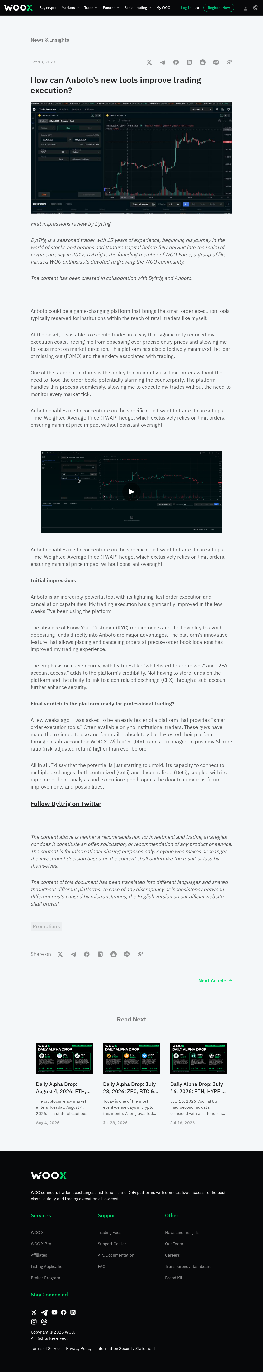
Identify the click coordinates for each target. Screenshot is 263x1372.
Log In (186, 7)
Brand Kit (173, 1277)
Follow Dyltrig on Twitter (66, 804)
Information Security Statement (125, 1348)
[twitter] (149, 62)
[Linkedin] (73, 1312)
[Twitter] (34, 1312)
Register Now (219, 7)
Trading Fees (109, 1232)
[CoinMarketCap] (44, 1322)
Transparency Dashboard (188, 1266)
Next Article (212, 980)
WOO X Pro (41, 1243)
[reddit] (203, 62)
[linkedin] (189, 62)
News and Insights (182, 1232)
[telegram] (162, 62)
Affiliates (39, 1255)
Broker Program (45, 1277)
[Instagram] (34, 1322)
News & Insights (50, 39)
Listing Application (48, 1266)
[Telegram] (44, 1312)
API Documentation (116, 1255)
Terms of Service (46, 1348)
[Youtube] (54, 1312)
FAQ (101, 1266)
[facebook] (176, 62)
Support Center (112, 1243)
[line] (216, 62)
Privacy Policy (79, 1348)
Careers (172, 1255)
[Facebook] (64, 1312)
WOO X (37, 1232)
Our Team (174, 1243)
